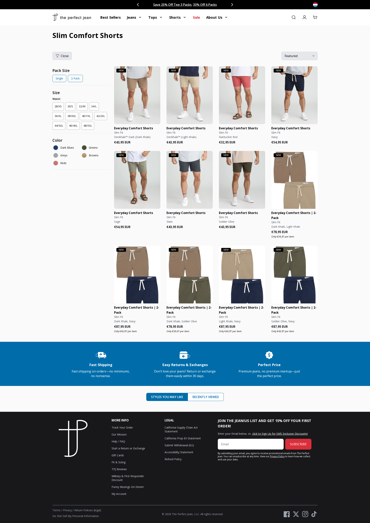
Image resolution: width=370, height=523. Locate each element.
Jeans (131, 17)
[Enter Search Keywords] (293, 17)
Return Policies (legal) (87, 510)
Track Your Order (122, 427)
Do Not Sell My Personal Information (75, 516)
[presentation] (81, 75)
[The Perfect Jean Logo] (71, 17)
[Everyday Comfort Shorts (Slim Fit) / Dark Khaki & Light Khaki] (294, 180)
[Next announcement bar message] (232, 4)
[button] (315, 17)
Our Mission (119, 434)
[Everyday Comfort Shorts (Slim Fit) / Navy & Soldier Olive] (294, 274)
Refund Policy (173, 459)
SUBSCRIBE (298, 444)
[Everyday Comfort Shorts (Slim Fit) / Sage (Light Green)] (137, 180)
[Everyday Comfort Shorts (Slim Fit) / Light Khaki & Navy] (242, 274)
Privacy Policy (277, 456)
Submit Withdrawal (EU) (179, 445)
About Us (214, 17)
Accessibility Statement (179, 452)
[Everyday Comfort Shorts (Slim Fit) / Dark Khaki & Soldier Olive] (189, 274)
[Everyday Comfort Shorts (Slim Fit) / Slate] (189, 180)
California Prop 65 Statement (183, 438)
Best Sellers (110, 17)
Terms (56, 510)
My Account (119, 494)
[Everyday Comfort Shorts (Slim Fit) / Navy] (294, 95)
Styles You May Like (167, 397)
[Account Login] (304, 17)
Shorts (175, 17)
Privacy (67, 510)
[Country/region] (315, 4)
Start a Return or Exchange (128, 448)
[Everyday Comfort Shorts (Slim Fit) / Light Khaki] (189, 95)
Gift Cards (118, 455)
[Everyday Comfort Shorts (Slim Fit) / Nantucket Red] (242, 95)
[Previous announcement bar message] (138, 4)
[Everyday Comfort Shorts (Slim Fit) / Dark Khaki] (137, 95)
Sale (196, 17)
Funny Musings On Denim (128, 487)
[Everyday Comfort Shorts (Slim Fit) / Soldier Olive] (242, 180)
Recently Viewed (206, 397)
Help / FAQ (118, 441)
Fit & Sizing (118, 462)
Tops (152, 17)
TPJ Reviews (119, 469)
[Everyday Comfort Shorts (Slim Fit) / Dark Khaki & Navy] (137, 274)
